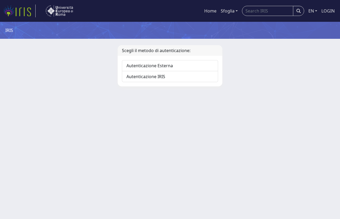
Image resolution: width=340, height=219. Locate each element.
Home (210, 11)
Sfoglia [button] (228, 11)
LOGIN (328, 11)
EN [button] (311, 11)
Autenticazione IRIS (145, 76)
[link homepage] (19, 11)
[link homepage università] (59, 11)
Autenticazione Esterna (149, 66)
